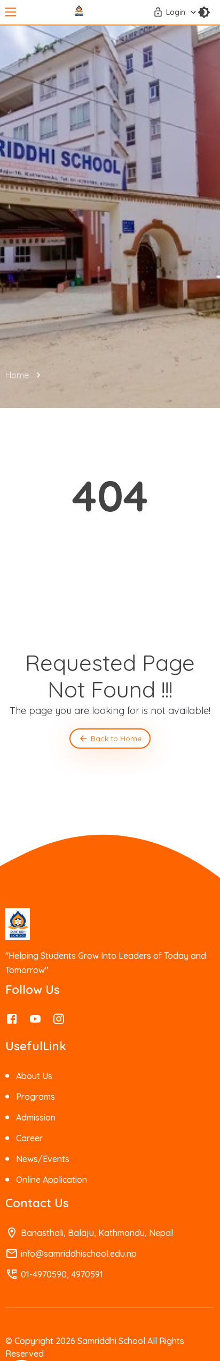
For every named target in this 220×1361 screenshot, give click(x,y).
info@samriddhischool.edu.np (79, 1253)
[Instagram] (58, 1022)
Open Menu (10, 12)
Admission (36, 1117)
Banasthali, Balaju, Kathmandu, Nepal (97, 1232)
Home (17, 375)
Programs (35, 1096)
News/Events (42, 1158)
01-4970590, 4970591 (62, 1274)
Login (175, 12)
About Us (34, 1075)
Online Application (51, 1179)
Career (29, 1138)
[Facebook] (11, 1022)
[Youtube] (35, 1022)
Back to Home (116, 738)
